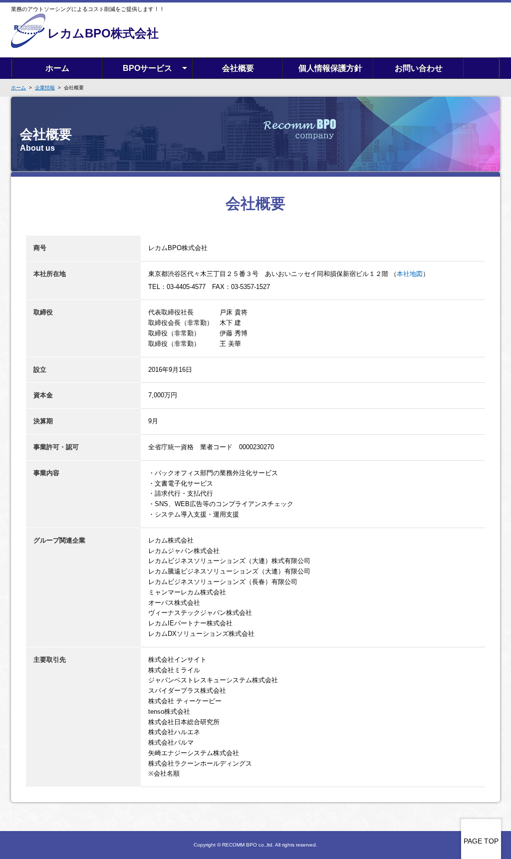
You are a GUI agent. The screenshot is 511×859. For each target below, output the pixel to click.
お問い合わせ (419, 68)
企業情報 (45, 87)
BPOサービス (147, 68)
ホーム (57, 68)
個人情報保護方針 (330, 68)
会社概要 (238, 68)
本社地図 (410, 274)
